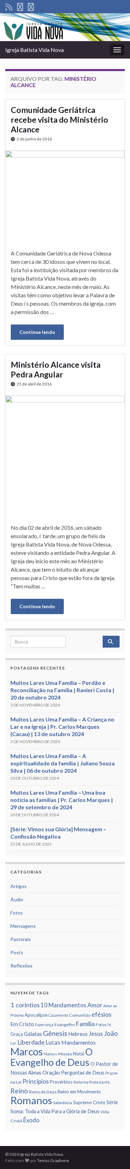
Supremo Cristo (89, 1102)
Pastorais (20, 939)
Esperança (44, 1024)
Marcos (26, 1051)
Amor (94, 1005)
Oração (51, 1072)
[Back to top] (114, 1153)
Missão (65, 1053)
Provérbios (61, 1082)
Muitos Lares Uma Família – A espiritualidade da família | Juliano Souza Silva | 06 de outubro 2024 (62, 763)
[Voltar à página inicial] (65, 27)
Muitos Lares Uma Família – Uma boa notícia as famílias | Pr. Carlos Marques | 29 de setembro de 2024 (61, 799)
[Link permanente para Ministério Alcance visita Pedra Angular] (65, 454)
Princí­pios (36, 1081)
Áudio (16, 899)
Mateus (50, 1054)
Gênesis (55, 1033)
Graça (16, 1034)
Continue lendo (37, 332)
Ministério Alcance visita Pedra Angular (56, 369)
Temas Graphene (53, 1160)
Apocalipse (36, 1015)
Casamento (58, 1015)
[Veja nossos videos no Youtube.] (31, 6)
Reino (19, 1090)
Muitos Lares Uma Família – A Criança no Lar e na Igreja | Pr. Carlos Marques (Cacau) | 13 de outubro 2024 (62, 726)
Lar (13, 1043)
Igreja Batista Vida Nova (34, 49)
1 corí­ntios (25, 1005)
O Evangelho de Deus (51, 1057)
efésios (101, 1014)
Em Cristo (22, 1024)
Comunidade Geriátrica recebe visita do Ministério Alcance (59, 119)
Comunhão (79, 1015)
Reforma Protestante (91, 1082)
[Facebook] (20, 6)
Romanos (31, 1100)
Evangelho (64, 1024)
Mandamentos (78, 1042)
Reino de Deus (43, 1091)
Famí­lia (85, 1023)
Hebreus (78, 1034)
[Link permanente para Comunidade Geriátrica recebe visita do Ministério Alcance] (65, 194)
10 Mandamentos (63, 1005)
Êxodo (31, 1120)
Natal (78, 1053)
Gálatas (33, 1034)
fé (109, 1024)
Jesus (96, 1033)
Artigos (18, 886)
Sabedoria (62, 1102)
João (111, 1033)
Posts (16, 952)
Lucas (53, 1042)
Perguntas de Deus (82, 1073)
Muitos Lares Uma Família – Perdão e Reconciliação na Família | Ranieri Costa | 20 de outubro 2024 (62, 690)
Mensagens (23, 926)
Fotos (16, 913)
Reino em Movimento (79, 1091)
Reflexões (21, 966)
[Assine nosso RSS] (8, 6)
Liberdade (31, 1042)
